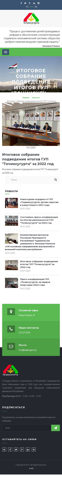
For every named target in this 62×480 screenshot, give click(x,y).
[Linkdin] (34, 3)
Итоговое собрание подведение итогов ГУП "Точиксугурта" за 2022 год (39, 264)
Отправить (55, 428)
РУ (31, 7)
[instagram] (38, 3)
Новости (36, 98)
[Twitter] (25, 3)
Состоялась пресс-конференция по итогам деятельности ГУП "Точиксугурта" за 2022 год (39, 220)
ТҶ (27, 7)
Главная (25, 98)
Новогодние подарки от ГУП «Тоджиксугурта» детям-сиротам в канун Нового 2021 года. (39, 202)
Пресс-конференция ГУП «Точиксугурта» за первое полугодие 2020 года (35, 282)
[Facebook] (21, 3)
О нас (31, 468)
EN (36, 7)
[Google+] (30, 3)
